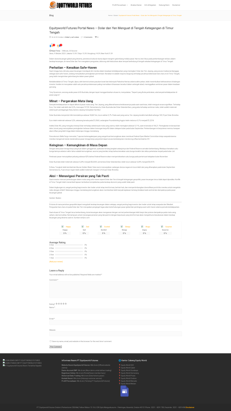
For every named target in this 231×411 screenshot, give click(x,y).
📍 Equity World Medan (127, 384)
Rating (52, 304)
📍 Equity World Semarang (129, 373)
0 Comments (88, 37)
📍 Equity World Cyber (127, 368)
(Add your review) (56, 262)
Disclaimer (190, 407)
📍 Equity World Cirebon (128, 378)
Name (52, 307)
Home (110, 15)
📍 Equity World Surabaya (128, 370)
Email (52, 319)
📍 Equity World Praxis (127, 376)
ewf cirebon (75, 37)
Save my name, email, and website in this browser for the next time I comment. (82, 341)
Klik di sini (94, 365)
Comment (53, 280)
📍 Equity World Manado (128, 381)
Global (116, 15)
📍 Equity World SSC (126, 365)
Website (52, 330)
